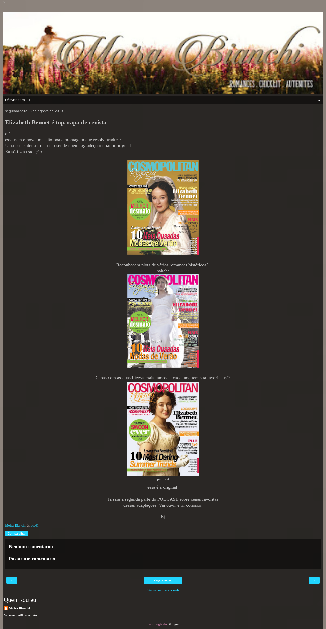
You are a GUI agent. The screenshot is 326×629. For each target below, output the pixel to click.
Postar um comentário (32, 558)
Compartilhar (17, 533)
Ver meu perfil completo (20, 615)
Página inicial (163, 580)
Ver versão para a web (163, 590)
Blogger (173, 624)
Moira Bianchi (19, 608)
